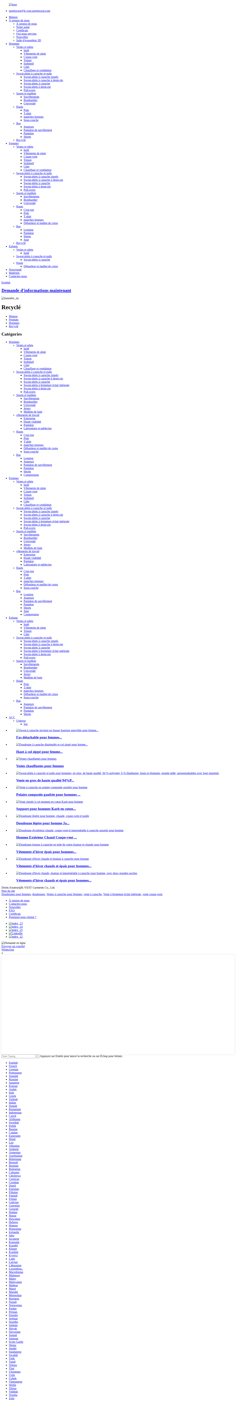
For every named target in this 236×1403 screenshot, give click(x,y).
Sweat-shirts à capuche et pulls (34, 73)
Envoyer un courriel (13, 946)
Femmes (14, 143)
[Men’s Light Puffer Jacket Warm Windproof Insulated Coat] (52, 816)
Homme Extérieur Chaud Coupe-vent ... (46, 837)
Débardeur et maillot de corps (41, 223)
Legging (28, 229)
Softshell (29, 63)
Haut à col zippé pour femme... (39, 752)
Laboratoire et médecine (38, 428)
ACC (12, 717)
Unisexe (21, 720)
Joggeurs (29, 126)
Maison (13, 17)
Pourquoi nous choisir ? (22, 917)
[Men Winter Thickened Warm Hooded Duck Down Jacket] (52, 858)
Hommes (14, 43)
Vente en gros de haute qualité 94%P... (45, 780)
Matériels (14, 272)
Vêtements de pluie (35, 53)
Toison (28, 60)
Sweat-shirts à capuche (37, 83)
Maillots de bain (33, 411)
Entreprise (29, 418)
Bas (18, 123)
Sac (26, 724)
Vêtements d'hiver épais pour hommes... (46, 852)
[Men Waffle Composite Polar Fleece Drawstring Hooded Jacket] (51, 787)
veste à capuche (93, 894)
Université (30, 103)
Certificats (22, 30)
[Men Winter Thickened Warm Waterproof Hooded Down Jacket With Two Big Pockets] (76, 873)
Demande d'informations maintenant (36, 290)
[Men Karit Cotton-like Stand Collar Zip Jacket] (49, 801)
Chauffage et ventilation (37, 70)
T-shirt (27, 113)
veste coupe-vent (152, 894)
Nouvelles (22, 37)
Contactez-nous (18, 276)
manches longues (34, 116)
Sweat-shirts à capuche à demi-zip (43, 80)
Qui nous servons (26, 33)
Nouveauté (15, 269)
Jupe (26, 239)
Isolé (26, 50)
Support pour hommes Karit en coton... (46, 809)
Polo (26, 110)
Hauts (19, 106)
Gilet (26, 66)
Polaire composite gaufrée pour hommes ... (48, 794)
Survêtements (31, 96)
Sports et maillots (26, 93)
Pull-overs (29, 90)
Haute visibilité (32, 421)
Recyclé (21, 140)
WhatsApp (7, 949)
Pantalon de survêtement (38, 130)
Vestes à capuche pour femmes (64, 894)
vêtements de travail (27, 415)
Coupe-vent (30, 57)
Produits (13, 319)
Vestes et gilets (24, 47)
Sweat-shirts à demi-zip (37, 86)
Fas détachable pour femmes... (39, 737)
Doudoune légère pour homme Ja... (43, 823)
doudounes (38, 894)
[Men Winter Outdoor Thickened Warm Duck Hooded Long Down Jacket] (62, 844)
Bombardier (30, 100)
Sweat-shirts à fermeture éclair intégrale (46, 385)
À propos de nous (19, 20)
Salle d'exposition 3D (28, 40)
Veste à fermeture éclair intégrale (122, 894)
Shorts (27, 136)
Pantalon (29, 133)
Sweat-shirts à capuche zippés (41, 76)
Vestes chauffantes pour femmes (40, 766)
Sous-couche (31, 120)
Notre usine (23, 27)
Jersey (27, 408)
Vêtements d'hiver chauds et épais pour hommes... (53, 866)
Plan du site (8, 890)
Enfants (13, 246)
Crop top (29, 209)
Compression (31, 474)
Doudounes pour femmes (16, 894)
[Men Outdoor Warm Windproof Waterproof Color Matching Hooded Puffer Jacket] (70, 830)
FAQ (12, 910)
